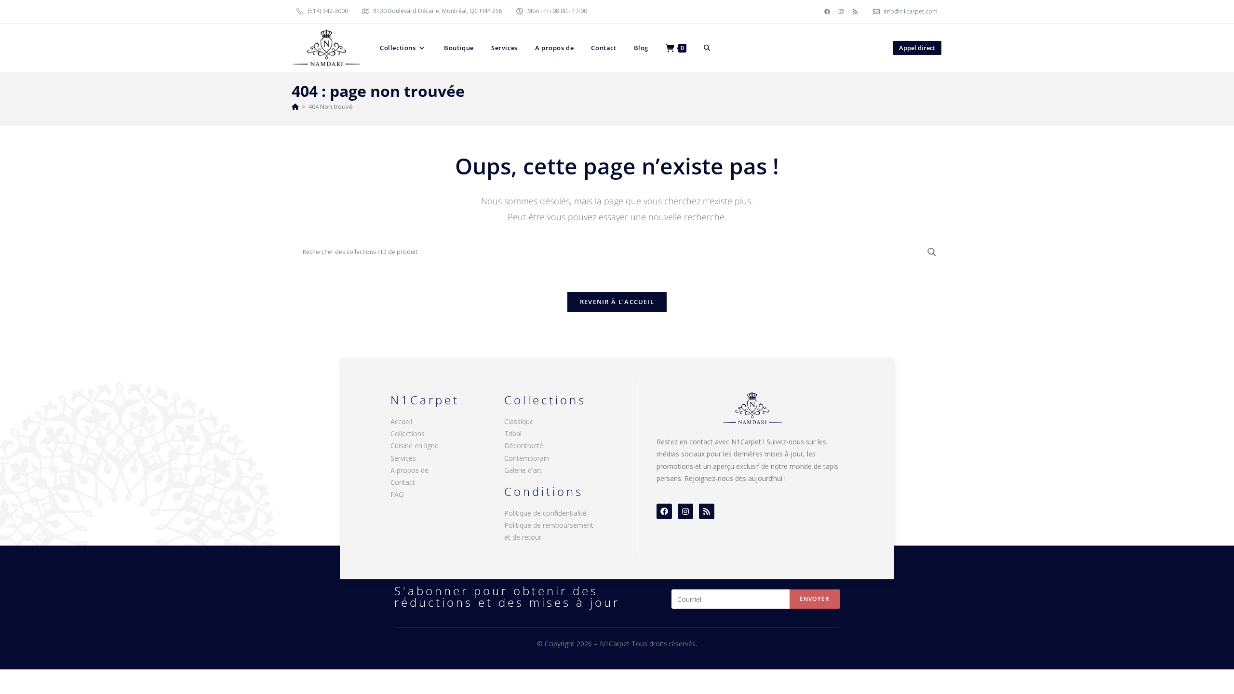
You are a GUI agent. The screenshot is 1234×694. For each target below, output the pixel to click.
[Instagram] (841, 11)
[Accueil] (295, 106)
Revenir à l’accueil (617, 301)
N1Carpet (615, 643)
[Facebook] (827, 11)
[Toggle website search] (707, 48)
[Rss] (855, 11)
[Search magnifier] (932, 252)
